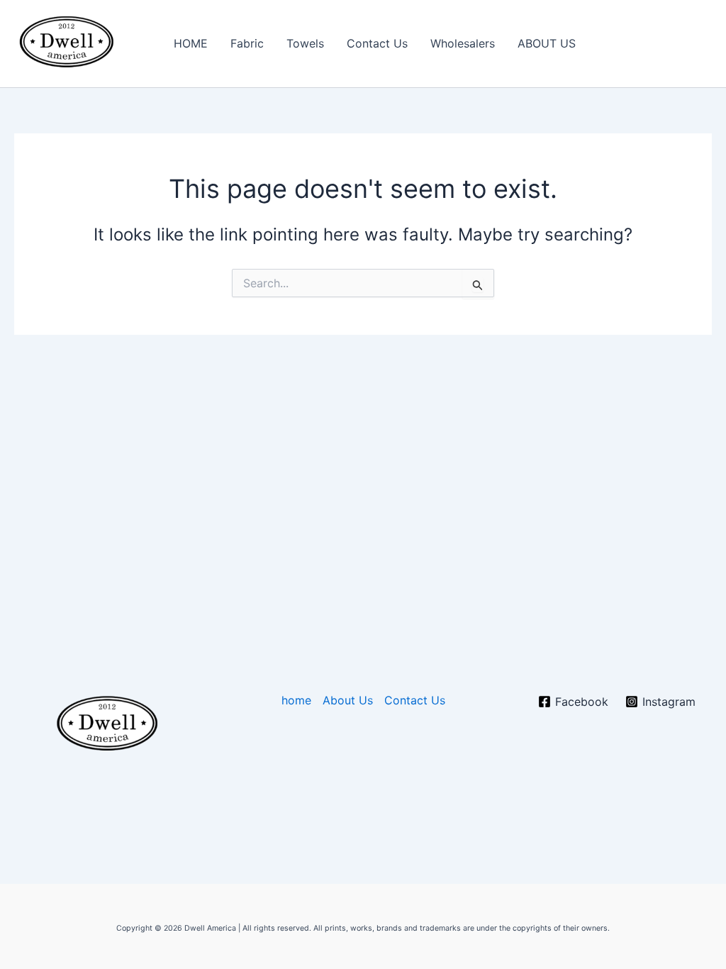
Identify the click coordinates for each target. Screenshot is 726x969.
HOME (191, 43)
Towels (305, 43)
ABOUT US (547, 43)
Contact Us (377, 43)
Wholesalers (462, 43)
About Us (348, 700)
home (296, 700)
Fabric (247, 43)
